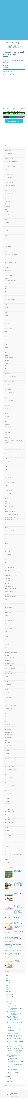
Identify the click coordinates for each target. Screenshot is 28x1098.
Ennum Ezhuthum (8, 328)
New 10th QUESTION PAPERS (11, 514)
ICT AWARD (7, 432)
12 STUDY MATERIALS (10, 185)
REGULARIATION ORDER (10, 588)
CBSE (6, 257)
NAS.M (6, 498)
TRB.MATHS (7, 830)
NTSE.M (6, 538)
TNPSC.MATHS (8, 782)
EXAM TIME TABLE (9, 334)
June (8, 1074)
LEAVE (6, 458)
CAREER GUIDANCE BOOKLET (11, 254)
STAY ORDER (8, 697)
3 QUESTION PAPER (9, 195)
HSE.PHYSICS (8, 418)
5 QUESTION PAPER (9, 201)
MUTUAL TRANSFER (9, 490)
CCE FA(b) (7, 264)
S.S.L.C (6, 117)
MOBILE (6, 488)
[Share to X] (6, 65)
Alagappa (6, 60)
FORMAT (7, 347)
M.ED (6, 466)
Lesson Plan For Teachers (12, 917)
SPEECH (7, 644)
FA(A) (6, 339)
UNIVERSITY (7, 851)
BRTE (6, 241)
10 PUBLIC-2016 (8, 153)
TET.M (6, 740)
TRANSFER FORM (9, 801)
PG (5, 562)
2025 (7, 977)
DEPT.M (6, 307)
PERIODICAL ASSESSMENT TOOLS (15, 1046)
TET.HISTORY (8, 737)
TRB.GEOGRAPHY (9, 822)
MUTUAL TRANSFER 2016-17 (11, 493)
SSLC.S (6, 689)
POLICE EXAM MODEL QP (10, 567)
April (8, 1078)
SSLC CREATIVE (8, 649)
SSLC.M (6, 681)
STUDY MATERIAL (9, 703)
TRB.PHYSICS (8, 835)
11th (12, 20)
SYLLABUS (7, 713)
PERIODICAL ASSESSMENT (11, 557)
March (8, 1080)
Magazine (7, 474)
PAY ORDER (7, 551)
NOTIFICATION (8, 533)
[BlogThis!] (5, 65)
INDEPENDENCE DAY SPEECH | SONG (13, 440)
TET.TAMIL (7, 750)
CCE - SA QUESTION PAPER (11, 262)
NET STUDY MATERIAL (10, 511)
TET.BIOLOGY (8, 729)
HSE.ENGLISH (8, 403)
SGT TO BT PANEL (9, 628)
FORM (6, 344)
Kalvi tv (6, 450)
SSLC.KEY (7, 679)
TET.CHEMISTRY (8, 732)
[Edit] (24, 117)
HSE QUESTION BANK (10, 379)
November (9, 996)
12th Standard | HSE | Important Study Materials (13, 945)
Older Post (22, 108)
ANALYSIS (7, 214)
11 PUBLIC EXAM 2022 (10, 166)
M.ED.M (6, 469)
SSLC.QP (7, 687)
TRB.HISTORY (8, 825)
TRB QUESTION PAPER (10, 811)
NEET (6, 501)
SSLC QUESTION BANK (10, 657)
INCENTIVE (7, 437)
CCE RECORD (8, 270)
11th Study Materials (16, 961)
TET (5, 721)
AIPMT (6, 211)
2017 (7, 991)
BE (5, 233)
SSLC (6, 647)
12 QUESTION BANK (9, 180)
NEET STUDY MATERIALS (10, 506)
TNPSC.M (7, 780)
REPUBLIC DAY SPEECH (10, 596)
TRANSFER (7, 798)
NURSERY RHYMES (9, 541)
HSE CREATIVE (8, 373)
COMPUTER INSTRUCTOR (10, 280)
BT (5, 243)
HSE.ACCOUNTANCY (9, 381)
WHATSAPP (7, 862)
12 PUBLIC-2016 (8, 177)
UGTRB (6, 849)
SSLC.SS (7, 692)
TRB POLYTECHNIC (9, 809)
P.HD (6, 546)
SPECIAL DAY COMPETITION (11, 641)
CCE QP (6, 267)
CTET (6, 294)
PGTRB (6, 565)
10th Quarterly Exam (9, 164)
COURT (6, 286)
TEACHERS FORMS (9, 718)
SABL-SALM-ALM (8, 610)
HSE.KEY (7, 411)
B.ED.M (6, 230)
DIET (6, 312)
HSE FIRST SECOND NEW (10, 376)
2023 (7, 980)
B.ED (6, 227)
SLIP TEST (7, 639)
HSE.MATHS (7, 416)
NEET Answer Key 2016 (12, 1011)
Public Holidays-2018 (14, 121)
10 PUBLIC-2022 (8, 156)
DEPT (6, 304)
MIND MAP (7, 485)
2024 (7, 978)
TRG (6, 843)
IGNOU (6, 434)
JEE (5, 445)
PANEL (6, 549)
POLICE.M (7, 570)
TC (5, 716)
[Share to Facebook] (8, 65)
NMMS (6, 522)
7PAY (6, 203)
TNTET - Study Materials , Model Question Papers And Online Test (18, 884)
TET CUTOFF (7, 724)
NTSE (6, 535)
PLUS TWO (13, 117)
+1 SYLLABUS (8, 150)
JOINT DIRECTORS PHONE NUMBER (13, 448)
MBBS (6, 480)
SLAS (6, 634)
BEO (6, 235)
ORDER (6, 543)
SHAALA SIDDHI (8, 631)
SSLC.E (6, 676)
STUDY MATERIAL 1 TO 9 (10, 705)
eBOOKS (7, 320)
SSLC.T (6, 695)
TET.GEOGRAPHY (9, 734)
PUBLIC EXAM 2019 (9, 580)
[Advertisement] (14, 10)
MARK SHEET (8, 477)
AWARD (6, 225)
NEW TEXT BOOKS (9, 519)
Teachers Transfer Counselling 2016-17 (15, 1045)
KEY (6, 453)
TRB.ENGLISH (8, 819)
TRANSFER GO (8, 803)
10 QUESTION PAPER (9, 158)
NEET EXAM (7, 503)
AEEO (6, 209)
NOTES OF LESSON (9, 530)
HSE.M (6, 413)
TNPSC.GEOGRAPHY (9, 772)
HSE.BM (6, 387)
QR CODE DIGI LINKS (9, 583)
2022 (7, 982)
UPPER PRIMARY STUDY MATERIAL (13, 854)
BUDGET (7, 249)
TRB (20, 117)
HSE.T (6, 421)
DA (5, 296)
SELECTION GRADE (9, 620)
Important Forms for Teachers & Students (18, 872)
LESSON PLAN (8, 464)
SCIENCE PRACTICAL (9, 618)
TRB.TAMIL (7, 841)
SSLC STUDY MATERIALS (10, 668)
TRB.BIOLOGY (8, 814)
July (8, 1003)
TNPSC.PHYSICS (8, 788)
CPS (6, 288)
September (9, 999)
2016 (7, 993)
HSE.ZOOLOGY (8, 426)
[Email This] (4, 65)
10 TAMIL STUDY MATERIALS (11, 161)
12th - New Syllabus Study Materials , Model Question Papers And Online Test (18, 925)
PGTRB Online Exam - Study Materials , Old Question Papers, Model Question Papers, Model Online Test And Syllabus (18, 909)
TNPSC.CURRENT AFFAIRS (11, 769)
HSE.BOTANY (8, 389)
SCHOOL (7, 615)
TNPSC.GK (7, 774)
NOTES (6, 527)
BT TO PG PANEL (8, 246)
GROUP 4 (7, 355)
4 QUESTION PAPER (9, 198)
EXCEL (6, 336)
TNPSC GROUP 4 (8, 764)
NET (6, 509)
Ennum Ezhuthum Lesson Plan (18, 894)
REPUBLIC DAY (8, 594)
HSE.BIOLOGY (8, 384)
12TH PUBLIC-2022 (9, 190)
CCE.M (6, 278)
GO (5, 349)
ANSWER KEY (8, 217)
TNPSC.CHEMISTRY (9, 766)
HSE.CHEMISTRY (8, 392)
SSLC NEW (7, 655)
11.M (6, 169)
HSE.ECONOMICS (9, 400)
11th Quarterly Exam (9, 174)
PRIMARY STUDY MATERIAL (11, 575)
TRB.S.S (6, 838)
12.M (6, 188)
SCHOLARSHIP (8, 612)
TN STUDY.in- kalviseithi (14, 44)
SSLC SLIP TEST (8, 665)
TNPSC (6, 761)
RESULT (7, 67)
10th (9, 20)
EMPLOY (7, 326)
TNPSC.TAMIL (8, 793)
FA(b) (6, 341)
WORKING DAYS (8, 865)
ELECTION (7, 323)
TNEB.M (6, 756)
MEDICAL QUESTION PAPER (11, 482)
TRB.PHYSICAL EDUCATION (11, 833)
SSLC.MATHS (8, 684)
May (8, 1076)
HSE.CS (6, 397)
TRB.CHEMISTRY (8, 817)
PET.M (6, 559)
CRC (6, 291)
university (12, 60)
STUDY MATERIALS (9, 708)
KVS (6, 456)
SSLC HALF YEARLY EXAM (11, 652)
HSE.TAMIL (7, 424)
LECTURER (7, 461)
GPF (6, 352)
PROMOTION (7, 578)
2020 (7, 985)
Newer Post (5, 108)
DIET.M (6, 315)
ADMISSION (7, 206)
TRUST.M (7, 846)
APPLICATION (8, 219)
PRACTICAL (7, 572)
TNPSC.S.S (7, 790)
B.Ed (16, 60)
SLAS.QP (7, 636)
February (9, 1081)
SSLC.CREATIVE (8, 673)
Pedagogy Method (8, 554)
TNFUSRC (7, 758)
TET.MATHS (7, 742)
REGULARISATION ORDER (10, 591)
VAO (6, 857)
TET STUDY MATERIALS (10, 726)
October (9, 998)
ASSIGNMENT (8, 222)
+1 (5, 148)
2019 (7, 987)
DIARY (6, 310)
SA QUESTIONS (8, 607)
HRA (6, 368)
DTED (6, 318)
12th (15, 20)
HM (5, 365)
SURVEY (7, 711)
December (9, 994)
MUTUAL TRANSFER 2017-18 (11, 495)
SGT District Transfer (9, 626)
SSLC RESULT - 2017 (9, 663)
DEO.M (6, 302)
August (8, 1001)
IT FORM (7, 442)
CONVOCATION (8, 283)
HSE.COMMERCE (8, 395)
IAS (5, 429)
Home (5, 20)
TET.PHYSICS (8, 745)
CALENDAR (7, 251)
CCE (6, 259)
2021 (7, 984)
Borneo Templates (14, 1096)
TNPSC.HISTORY (8, 777)
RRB (6, 602)
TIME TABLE (7, 753)
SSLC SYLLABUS (8, 671)
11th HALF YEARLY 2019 (10, 172)
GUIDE (6, 363)
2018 (7, 989)
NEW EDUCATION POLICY (10, 517)
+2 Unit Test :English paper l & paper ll (15, 1050)
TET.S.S (6, 748)
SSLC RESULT (8, 660)
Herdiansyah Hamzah (16, 1094)
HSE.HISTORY (8, 408)
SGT (6, 623)
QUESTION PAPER (9, 586)
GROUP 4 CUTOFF (9, 357)
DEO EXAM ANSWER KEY (10, 299)
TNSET (6, 795)
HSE (6, 371)
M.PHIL (6, 472)
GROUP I (7, 360)
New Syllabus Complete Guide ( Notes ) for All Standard (13, 936)
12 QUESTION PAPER (9, 182)
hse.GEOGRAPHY (8, 405)
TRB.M (6, 827)
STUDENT (7, 700)
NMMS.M (7, 525)
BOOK (6, 238)
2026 (7, 975)
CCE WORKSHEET (9, 275)
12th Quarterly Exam (9, 193)
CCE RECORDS (8, 272)
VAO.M (6, 859)
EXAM (6, 331)
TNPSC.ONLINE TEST (9, 785)
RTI (5, 604)
